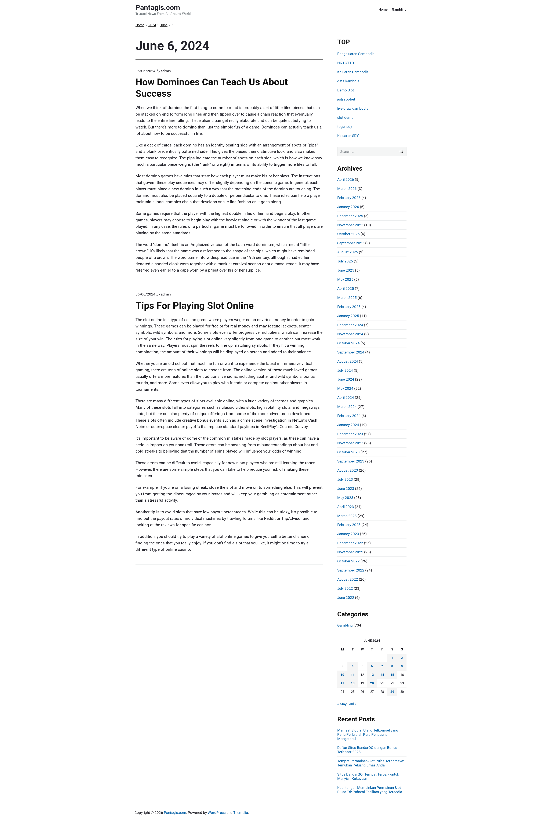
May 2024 (345, 388)
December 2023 (350, 434)
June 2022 (345, 597)
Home (383, 9)
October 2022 (348, 561)
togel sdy (344, 126)
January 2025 (348, 316)
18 (353, 683)
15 (392, 675)
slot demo (345, 117)
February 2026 (349, 198)
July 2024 (345, 370)
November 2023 (350, 443)
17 (342, 683)
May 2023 (345, 498)
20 (372, 683)
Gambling (399, 9)
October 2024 (348, 343)
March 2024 (347, 406)
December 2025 (350, 216)
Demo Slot (345, 90)
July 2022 (345, 588)
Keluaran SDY (348, 136)
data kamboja (348, 81)
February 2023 (349, 525)
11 (353, 675)
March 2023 (347, 516)
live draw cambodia (352, 108)
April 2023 (345, 507)
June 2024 (345, 379)
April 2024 (345, 397)
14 (382, 675)
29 (392, 692)
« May (342, 704)
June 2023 (345, 488)
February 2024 (349, 416)
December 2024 (350, 325)
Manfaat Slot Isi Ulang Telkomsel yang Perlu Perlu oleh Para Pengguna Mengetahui (367, 734)
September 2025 (350, 243)
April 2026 (345, 179)
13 (372, 675)
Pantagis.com (175, 812)
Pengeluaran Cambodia (356, 54)
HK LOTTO (345, 63)
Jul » (352, 704)
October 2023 (348, 452)
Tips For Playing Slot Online (195, 305)
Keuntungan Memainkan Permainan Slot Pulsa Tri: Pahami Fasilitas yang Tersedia (369, 789)
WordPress (217, 812)
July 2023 (345, 479)
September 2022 (350, 570)
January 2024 (348, 425)
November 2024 (350, 334)
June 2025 (345, 270)
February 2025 (349, 307)
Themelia (240, 812)
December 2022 (350, 543)
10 (342, 675)
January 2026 (348, 207)
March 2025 (347, 297)
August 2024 (347, 361)
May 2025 (345, 279)
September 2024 (350, 352)
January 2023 (348, 534)
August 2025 (347, 252)
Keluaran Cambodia (353, 72)
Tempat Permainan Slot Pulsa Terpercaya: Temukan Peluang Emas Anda (370, 763)
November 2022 (350, 552)
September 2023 (350, 461)
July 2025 (345, 261)
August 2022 (347, 579)
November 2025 (350, 225)
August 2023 (347, 470)
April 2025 (345, 288)
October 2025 (348, 234)
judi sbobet (346, 99)
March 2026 (347, 188)
